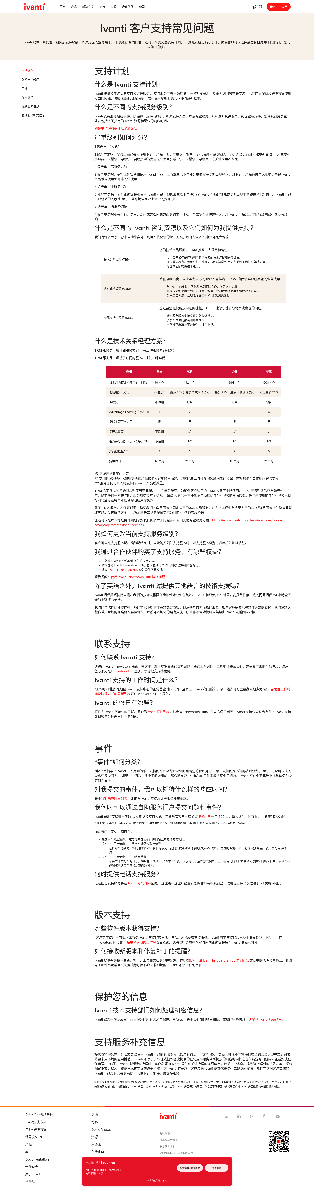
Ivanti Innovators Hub (123, 569)
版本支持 (27, 97)
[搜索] (261, 6)
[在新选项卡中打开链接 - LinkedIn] (239, 1117)
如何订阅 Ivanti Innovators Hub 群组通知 (219, 960)
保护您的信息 (30, 106)
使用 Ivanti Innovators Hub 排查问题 (138, 577)
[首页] (34, 7)
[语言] (253, 7)
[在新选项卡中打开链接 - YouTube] (278, 1117)
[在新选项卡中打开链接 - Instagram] (252, 1117)
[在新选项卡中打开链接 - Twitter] (226, 1117)
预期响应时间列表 (114, 798)
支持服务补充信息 (33, 115)
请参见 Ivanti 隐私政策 (265, 1019)
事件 (24, 88)
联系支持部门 (30, 79)
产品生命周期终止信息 (139, 942)
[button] (191, 1152)
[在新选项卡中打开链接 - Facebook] (264, 1117)
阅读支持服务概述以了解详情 (115, 129)
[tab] (62, 7)
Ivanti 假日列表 (158, 712)
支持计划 (27, 71)
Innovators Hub (122, 671)
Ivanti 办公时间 (138, 883)
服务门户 (204, 816)
